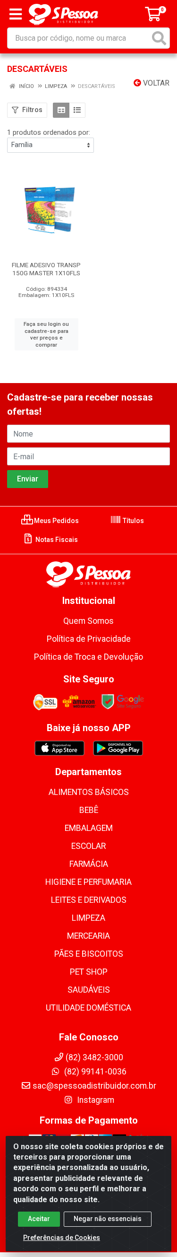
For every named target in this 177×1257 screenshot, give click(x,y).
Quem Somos (88, 621)
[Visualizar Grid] (61, 110)
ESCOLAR (88, 846)
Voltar (155, 83)
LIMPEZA (88, 918)
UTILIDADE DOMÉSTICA (88, 1008)
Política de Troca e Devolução (88, 657)
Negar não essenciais (108, 1218)
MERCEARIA (88, 936)
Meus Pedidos (56, 520)
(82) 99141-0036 (94, 1071)
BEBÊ (88, 810)
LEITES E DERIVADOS (88, 900)
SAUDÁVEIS (88, 990)
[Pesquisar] (159, 38)
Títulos (132, 520)
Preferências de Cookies (61, 1237)
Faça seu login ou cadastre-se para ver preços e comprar (46, 334)
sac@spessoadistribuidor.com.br (94, 1086)
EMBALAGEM (89, 828)
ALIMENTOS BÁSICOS (89, 792)
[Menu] (15, 14)
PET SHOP (89, 972)
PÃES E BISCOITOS (88, 954)
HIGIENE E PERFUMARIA (88, 882)
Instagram (94, 1100)
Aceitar (39, 1218)
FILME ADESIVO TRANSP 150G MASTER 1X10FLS (46, 269)
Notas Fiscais (56, 539)
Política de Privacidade (89, 639)
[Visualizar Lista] (77, 110)
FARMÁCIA (88, 864)
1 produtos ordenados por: (48, 132)
